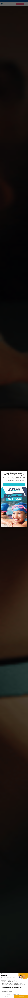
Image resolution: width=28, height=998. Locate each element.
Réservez (14, 484)
